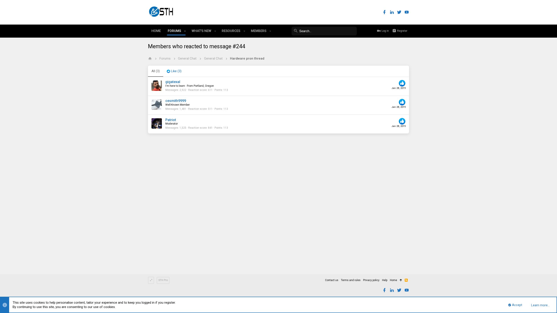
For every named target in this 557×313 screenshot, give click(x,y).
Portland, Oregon (204, 85)
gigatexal (172, 82)
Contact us (331, 280)
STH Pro (163, 280)
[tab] (174, 71)
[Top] (400, 280)
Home (393, 280)
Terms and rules (351, 280)
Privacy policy (371, 280)
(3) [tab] (155, 71)
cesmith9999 (175, 101)
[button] (185, 31)
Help (384, 280)
